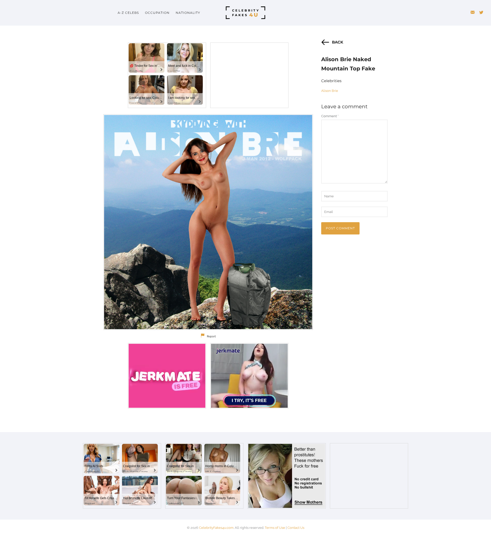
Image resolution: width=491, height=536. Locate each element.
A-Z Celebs (128, 13)
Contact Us (295, 528)
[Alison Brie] (208, 222)
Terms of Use (275, 528)
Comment (330, 116)
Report (211, 336)
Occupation (157, 13)
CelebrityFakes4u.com (216, 528)
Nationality (188, 13)
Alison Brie (329, 91)
